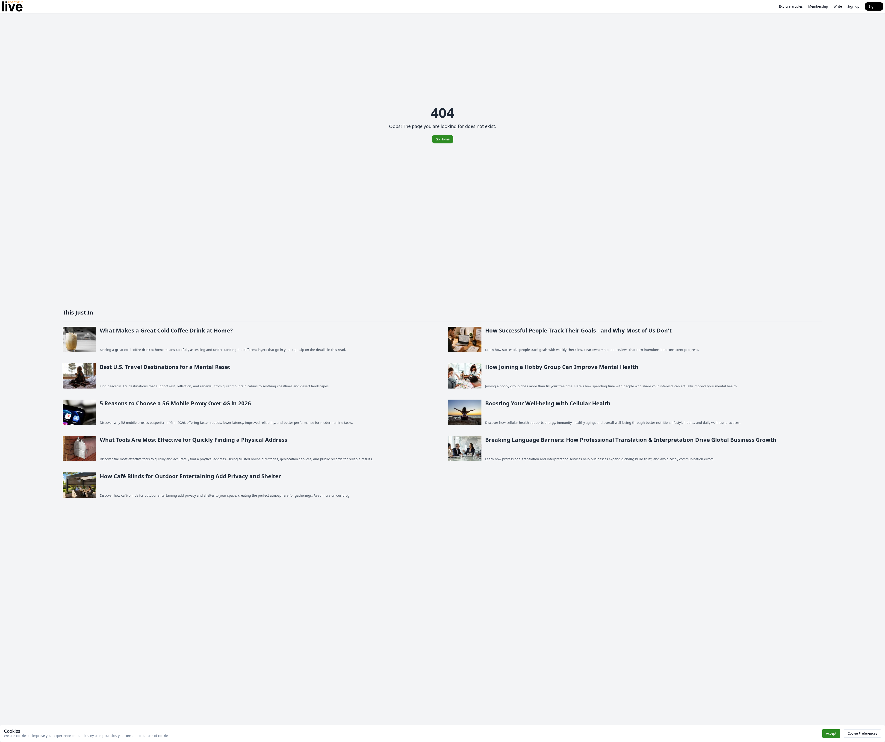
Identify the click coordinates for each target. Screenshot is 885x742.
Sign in (874, 6)
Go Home (443, 139)
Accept (831, 733)
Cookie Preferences (862, 733)
